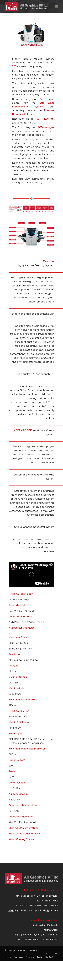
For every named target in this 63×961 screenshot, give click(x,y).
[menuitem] (56, 6)
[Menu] (56, 6)
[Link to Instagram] (51, 953)
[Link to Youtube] (55, 953)
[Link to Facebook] (46, 953)
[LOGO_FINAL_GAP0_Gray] (26, 6)
